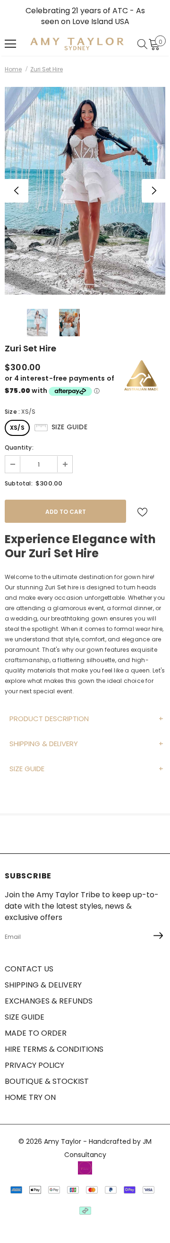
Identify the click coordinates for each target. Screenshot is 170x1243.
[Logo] (77, 44)
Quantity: (19, 447)
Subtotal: (19, 483)
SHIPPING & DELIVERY (43, 744)
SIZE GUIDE (26, 769)
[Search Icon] (142, 44)
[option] (85, 191)
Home (13, 69)
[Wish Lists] (142, 511)
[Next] (153, 191)
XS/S (17, 428)
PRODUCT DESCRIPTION (49, 719)
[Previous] (16, 191)
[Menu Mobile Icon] (10, 44)
